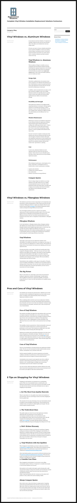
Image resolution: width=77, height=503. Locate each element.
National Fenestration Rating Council (34, 450)
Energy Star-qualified (25, 447)
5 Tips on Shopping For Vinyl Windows (28, 377)
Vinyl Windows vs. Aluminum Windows (28, 36)
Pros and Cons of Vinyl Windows (25, 288)
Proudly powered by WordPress (37, 498)
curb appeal (32, 206)
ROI (45, 335)
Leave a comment (10, 42)
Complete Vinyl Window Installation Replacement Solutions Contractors (34, 21)
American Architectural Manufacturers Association (32, 454)
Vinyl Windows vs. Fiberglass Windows (28, 197)
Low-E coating (26, 420)
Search (55, 29)
